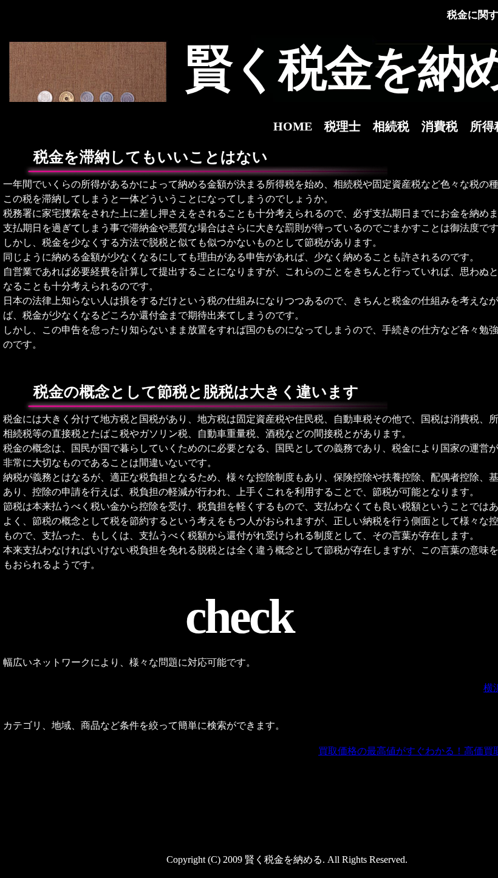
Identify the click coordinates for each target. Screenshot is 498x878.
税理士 (342, 126)
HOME (292, 126)
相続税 (391, 126)
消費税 (439, 126)
